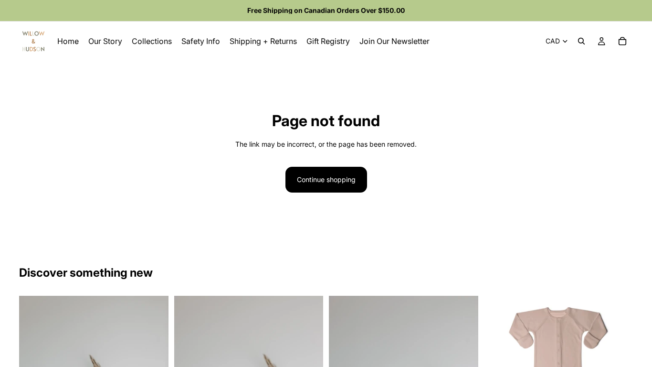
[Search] (581, 41)
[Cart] (622, 41)
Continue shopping (326, 179)
